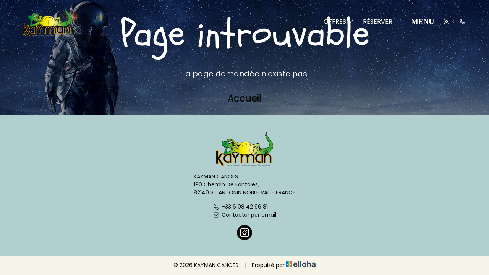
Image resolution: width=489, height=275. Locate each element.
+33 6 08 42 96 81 (245, 206)
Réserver (377, 21)
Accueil (244, 98)
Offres (335, 21)
